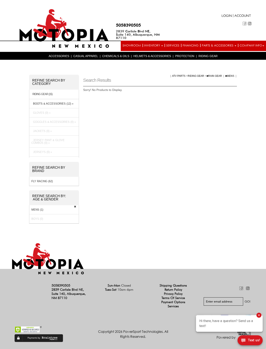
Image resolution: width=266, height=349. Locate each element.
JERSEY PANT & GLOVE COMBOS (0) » (48, 141)
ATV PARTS (179, 75)
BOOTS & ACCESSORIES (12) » (52, 103)
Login (227, 16)
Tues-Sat (119, 290)
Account (242, 16)
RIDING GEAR (208, 56)
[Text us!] (250, 341)
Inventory (152, 45)
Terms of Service (173, 298)
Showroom (132, 45)
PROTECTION (184, 56)
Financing (190, 45)
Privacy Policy (173, 294)
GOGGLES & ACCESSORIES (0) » (53, 121)
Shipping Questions (173, 285)
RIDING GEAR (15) (42, 94)
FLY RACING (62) (42, 181)
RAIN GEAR (215, 75)
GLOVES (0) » (40, 112)
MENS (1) (37, 209)
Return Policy (173, 290)
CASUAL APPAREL (85, 56)
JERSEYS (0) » (41, 152)
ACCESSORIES (59, 56)
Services (172, 45)
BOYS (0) (37, 218)
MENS (231, 75)
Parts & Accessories (218, 45)
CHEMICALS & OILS (115, 56)
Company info (251, 45)
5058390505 (128, 25)
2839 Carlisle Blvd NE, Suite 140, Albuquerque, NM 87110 (138, 34)
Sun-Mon (119, 285)
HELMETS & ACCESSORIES (152, 56)
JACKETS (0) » (41, 131)
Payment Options (173, 302)
